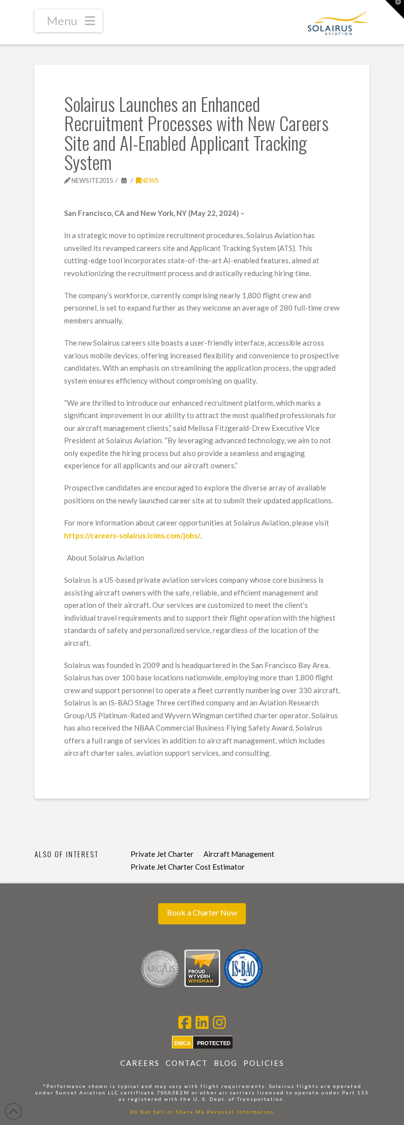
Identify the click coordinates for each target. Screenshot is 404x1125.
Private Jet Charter (162, 853)
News (150, 180)
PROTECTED (214, 1043)
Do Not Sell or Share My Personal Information (202, 1112)
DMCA (182, 1043)
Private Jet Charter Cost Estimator (188, 866)
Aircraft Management (238, 853)
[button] (68, 20)
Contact (187, 1062)
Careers (140, 1062)
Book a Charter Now (202, 912)
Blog (225, 1062)
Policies (263, 1062)
